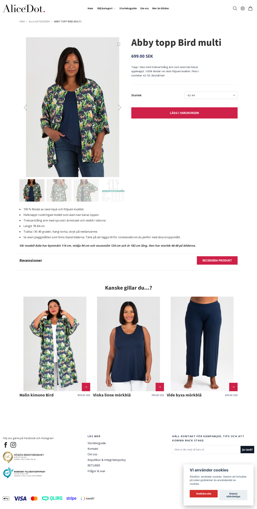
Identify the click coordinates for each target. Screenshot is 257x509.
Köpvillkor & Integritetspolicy (107, 460)
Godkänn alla (203, 493)
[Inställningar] (243, 8)
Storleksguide (97, 443)
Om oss (92, 454)
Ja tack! (247, 449)
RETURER (94, 465)
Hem (22, 21)
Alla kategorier (39, 21)
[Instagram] (13, 445)
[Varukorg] (250, 8)
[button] (120, 107)
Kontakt (93, 449)
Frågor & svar (96, 471)
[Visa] (86, 387)
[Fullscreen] (119, 44)
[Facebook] (5, 445)
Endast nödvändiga (233, 495)
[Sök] (235, 8)
